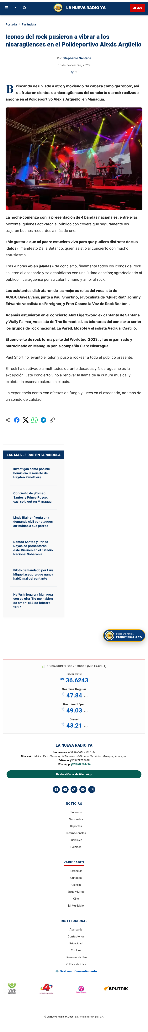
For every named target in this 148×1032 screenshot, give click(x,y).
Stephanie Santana (77, 58)
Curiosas (76, 878)
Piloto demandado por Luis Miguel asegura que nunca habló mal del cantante (33, 574)
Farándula (29, 24)
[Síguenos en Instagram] (91, 789)
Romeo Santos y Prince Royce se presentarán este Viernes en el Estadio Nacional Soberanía (33, 548)
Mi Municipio (76, 905)
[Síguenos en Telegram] (82, 789)
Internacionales (76, 833)
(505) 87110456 (81, 764)
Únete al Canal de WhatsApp (74, 774)
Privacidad (76, 943)
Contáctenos (76, 936)
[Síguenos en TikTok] (74, 789)
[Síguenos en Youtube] (65, 789)
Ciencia (76, 885)
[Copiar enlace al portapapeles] (52, 420)
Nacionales (76, 819)
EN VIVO (137, 7)
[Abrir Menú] (6, 7)
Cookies (76, 950)
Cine (76, 898)
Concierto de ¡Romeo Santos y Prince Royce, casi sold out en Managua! (32, 497)
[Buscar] (24, 8)
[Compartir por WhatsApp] (34, 420)
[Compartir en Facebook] (16, 420)
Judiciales (76, 840)
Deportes (76, 826)
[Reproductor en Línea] (15, 8)
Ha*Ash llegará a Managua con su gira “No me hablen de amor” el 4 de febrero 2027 (33, 600)
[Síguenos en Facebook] (56, 789)
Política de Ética (76, 964)
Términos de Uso (76, 957)
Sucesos (76, 812)
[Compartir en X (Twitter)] (25, 420)
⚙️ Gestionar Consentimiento (76, 971)
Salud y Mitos (76, 891)
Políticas (76, 847)
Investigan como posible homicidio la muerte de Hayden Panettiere (31, 473)
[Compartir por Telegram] (43, 420)
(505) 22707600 (80, 760)
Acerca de (76, 929)
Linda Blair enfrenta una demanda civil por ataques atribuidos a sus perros (33, 522)
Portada (11, 24)
